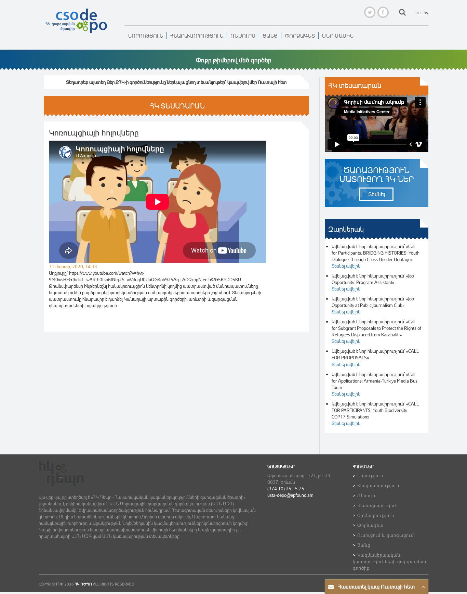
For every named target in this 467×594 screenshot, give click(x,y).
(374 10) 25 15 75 (285, 488)
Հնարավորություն (196, 35)
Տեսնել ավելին (346, 266)
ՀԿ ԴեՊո (83, 584)
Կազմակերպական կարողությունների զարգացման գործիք (389, 561)
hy (426, 12)
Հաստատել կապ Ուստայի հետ (376, 586)
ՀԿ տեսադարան (354, 85)
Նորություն (145, 35)
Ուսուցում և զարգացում (385, 535)
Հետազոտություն (377, 505)
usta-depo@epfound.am (290, 495)
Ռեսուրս (242, 35)
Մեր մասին (337, 35)
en (418, 12)
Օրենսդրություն (375, 515)
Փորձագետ (300, 35)
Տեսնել (376, 194)
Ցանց (270, 35)
